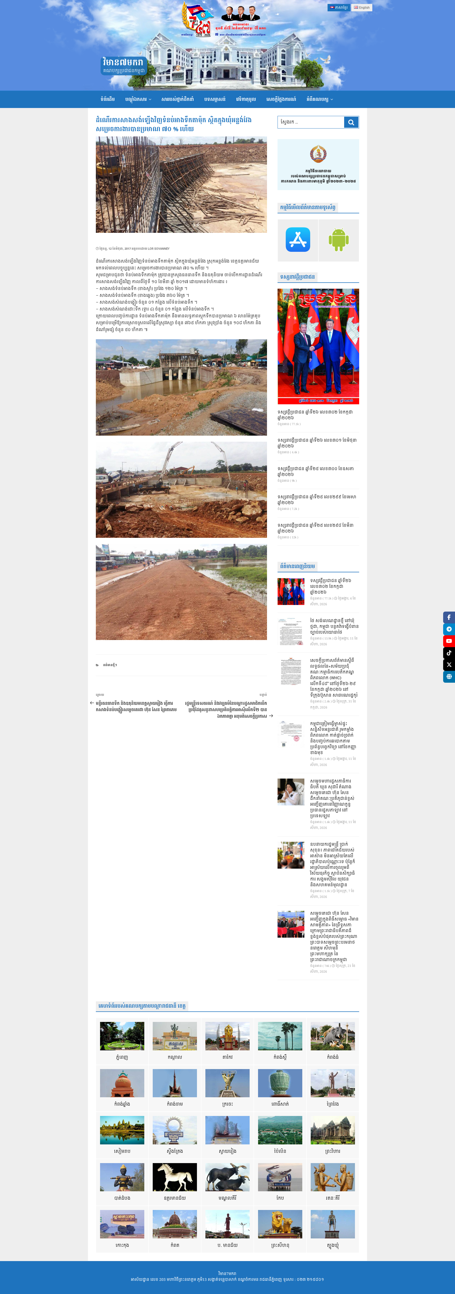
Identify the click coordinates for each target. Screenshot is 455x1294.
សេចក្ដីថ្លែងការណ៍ (281, 99)
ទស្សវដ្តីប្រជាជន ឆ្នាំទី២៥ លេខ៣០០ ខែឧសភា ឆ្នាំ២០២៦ (316, 472)
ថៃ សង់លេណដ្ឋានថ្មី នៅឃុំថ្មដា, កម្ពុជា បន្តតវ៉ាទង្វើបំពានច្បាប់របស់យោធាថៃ (334, 627)
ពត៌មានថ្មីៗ (110, 665)
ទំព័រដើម (108, 99)
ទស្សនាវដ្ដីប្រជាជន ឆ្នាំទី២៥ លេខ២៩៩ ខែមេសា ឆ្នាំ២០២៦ (317, 500)
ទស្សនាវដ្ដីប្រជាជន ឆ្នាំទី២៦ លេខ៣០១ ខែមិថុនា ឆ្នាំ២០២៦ (317, 443)
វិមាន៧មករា (123, 63)
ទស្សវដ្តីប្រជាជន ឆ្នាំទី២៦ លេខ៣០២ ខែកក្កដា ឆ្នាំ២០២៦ (315, 415)
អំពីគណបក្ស (317, 99)
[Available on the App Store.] (298, 240)
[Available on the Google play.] (338, 240)
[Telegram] (449, 629)
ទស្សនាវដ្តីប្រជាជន (297, 277)
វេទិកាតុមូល (246, 99)
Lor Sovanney (159, 248)
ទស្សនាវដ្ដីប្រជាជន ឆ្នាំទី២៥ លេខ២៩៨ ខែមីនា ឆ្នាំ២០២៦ (316, 528)
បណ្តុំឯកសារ (136, 99)
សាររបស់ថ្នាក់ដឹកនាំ (177, 99)
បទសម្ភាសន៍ (215, 99)
